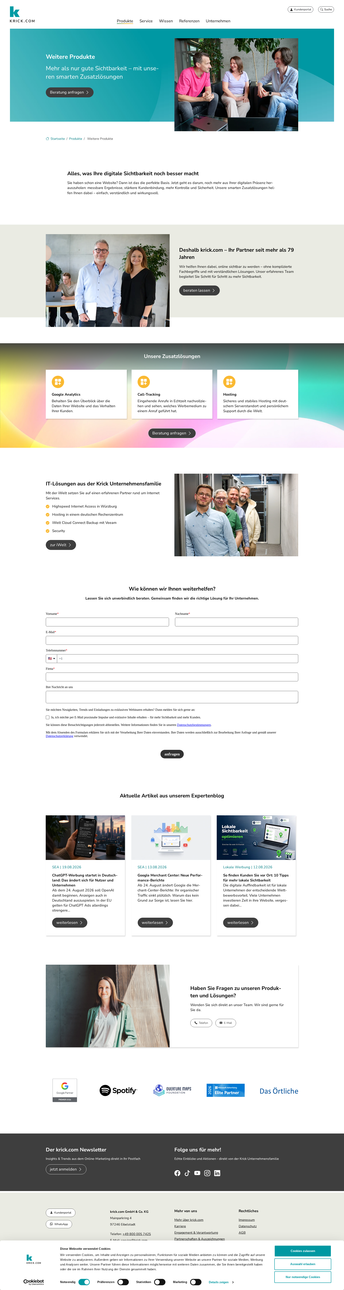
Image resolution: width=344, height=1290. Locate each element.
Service (146, 21)
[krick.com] (22, 14)
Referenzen (189, 21)
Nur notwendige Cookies (303, 1277)
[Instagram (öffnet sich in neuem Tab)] (207, 1172)
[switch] (123, 1282)
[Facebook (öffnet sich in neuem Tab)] (177, 1172)
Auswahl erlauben (302, 1264)
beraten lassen (196, 290)
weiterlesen (67, 922)
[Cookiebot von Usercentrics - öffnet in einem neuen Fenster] (33, 1282)
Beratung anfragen (67, 92)
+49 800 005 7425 (137, 1234)
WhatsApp (61, 1224)
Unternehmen (218, 21)
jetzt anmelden (63, 1169)
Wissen (166, 21)
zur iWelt (58, 545)
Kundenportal (62, 1213)
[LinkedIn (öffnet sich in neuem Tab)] (217, 1172)
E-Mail (228, 1023)
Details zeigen (219, 1282)
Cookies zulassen (303, 1251)
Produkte (125, 21)
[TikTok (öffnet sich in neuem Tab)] (187, 1172)
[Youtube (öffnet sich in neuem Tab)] (197, 1172)
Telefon (203, 1023)
